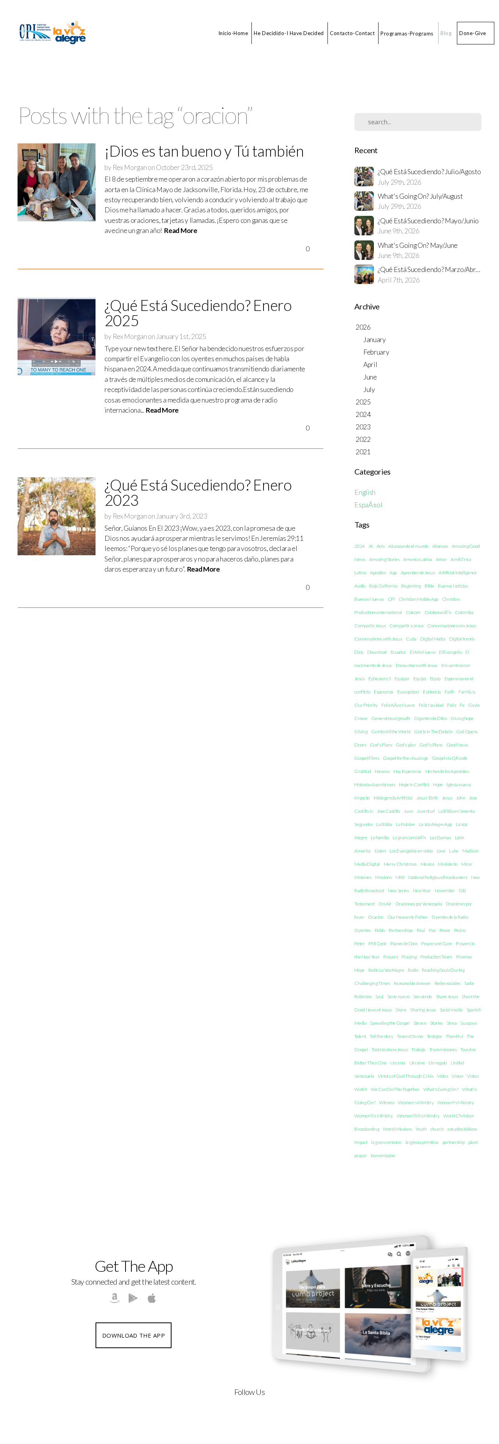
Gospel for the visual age (405, 758)
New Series (398, 890)
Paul (421, 930)
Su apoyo (468, 1023)
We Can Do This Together (395, 1089)
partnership (453, 1142)
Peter (359, 943)
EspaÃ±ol (368, 505)
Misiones (362, 877)
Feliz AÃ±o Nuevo (398, 705)
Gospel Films (366, 758)
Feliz (451, 705)
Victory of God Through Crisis (406, 1076)
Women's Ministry (416, 1102)
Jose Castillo (388, 811)
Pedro (459, 930)
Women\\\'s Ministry (373, 1116)
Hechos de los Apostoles (447, 771)
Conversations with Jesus (378, 639)
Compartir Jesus (370, 625)
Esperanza (383, 692)
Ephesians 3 (379, 678)
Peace (444, 930)
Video (442, 1076)
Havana (382, 771)
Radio (413, 970)
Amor (441, 559)
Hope (438, 784)
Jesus (447, 798)
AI (371, 546)
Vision (457, 1076)
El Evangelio (450, 652)
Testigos (434, 1036)
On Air (385, 904)
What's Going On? (440, 1089)
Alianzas (440, 546)
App (393, 572)
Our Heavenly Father (408, 917)
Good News (457, 745)
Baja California (383, 586)
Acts (381, 546)
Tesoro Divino (410, 1036)
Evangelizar (408, 692)
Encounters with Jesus (416, 665)
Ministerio (447, 864)
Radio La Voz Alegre (386, 970)
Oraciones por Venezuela (418, 904)
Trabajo (418, 1049)
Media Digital (367, 864)
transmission (383, 1155)
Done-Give (472, 33)
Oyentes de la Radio (450, 917)
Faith (450, 692)
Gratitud (362, 771)
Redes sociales (448, 983)
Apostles (378, 572)
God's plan (406, 745)
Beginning (411, 586)
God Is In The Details (433, 731)
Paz (432, 930)
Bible (429, 586)
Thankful (454, 1036)
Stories (436, 1023)
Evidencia (432, 692)
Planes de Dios (404, 943)
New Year (422, 890)
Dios (358, 652)
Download (377, 652)
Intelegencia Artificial (393, 798)
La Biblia (384, 824)
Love (441, 851)
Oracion (376, 917)
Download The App (133, 1335)
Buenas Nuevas (369, 599)
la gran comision (386, 1142)
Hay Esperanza (407, 771)
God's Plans (381, 745)
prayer (360, 1155)
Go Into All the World (390, 731)
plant (473, 1142)
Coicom (413, 612)
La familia (380, 837)
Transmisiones (443, 1049)
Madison (470, 851)
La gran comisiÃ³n (409, 837)
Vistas (472, 1076)
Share (400, 1010)
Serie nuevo (398, 996)
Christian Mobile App (418, 599)
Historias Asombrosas (374, 784)
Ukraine (417, 1063)
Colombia (464, 612)
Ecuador (398, 652)
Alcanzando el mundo (408, 546)
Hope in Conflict (414, 784)
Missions (383, 877)
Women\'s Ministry (455, 1102)
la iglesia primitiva (422, 1142)
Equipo (419, 678)
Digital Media (433, 639)
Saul (379, 996)
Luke (453, 851)
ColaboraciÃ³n (438, 612)
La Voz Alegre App (435, 824)
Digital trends (462, 639)
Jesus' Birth (427, 798)
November (445, 890)
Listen (380, 851)
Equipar (402, 678)
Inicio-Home (233, 33)
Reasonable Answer (412, 983)
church (437, 1129)
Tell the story (381, 1036)
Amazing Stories (384, 559)
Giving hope (462, 718)
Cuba (411, 639)
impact (360, 1142)
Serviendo (422, 996)
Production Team (436, 957)
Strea (452, 1023)
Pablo (380, 930)
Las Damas (440, 837)
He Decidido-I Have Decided (289, 33)
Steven (420, 1023)
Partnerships (401, 930)
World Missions (397, 1129)
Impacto (362, 798)
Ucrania (397, 1063)
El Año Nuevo (422, 652)
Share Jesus (447, 996)
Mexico (427, 864)
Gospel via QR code (449, 758)
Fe (462, 705)
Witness (387, 1102)
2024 (359, 546)
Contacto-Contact (352, 33)
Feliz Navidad (431, 705)
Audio (359, 586)
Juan (408, 811)
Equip (435, 678)
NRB (399, 877)
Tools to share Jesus (390, 1049)
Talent (360, 1036)
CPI (391, 599)
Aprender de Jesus (418, 572)
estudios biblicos (462, 1129)
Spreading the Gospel (390, 1023)
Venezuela (364, 1076)
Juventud (425, 811)
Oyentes (362, 930)
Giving (360, 731)
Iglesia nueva (458, 784)
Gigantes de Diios (430, 718)
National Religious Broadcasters (437, 877)
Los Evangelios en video (411, 851)
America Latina (417, 559)
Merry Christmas (400, 864)
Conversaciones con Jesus (451, 625)
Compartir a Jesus (406, 625)
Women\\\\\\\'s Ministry (418, 1116)
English (364, 492)
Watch (360, 1089)
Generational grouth (390, 718)
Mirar (466, 864)
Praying (409, 957)
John (460, 798)
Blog (446, 33)
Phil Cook (377, 943)
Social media (451, 1010)
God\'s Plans (430, 745)
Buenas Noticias (453, 586)
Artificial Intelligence (458, 572)
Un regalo (437, 1063)
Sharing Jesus (423, 1010)
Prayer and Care (436, 943)
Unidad (457, 1063)
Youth (421, 1129)
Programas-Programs (407, 33)
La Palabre (405, 824)
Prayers (390, 957)
